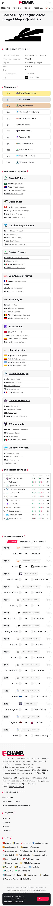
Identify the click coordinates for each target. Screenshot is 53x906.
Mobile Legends (11, 847)
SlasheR (15, 244)
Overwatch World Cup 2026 (31, 587)
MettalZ (18, 365)
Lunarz (12, 386)
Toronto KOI (16, 326)
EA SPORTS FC (24, 871)
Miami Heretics (17, 350)
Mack (13, 460)
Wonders (39, 722)
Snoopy (16, 264)
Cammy (16, 258)
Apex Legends (11, 851)
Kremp (12, 436)
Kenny (13, 291)
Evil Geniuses (40, 566)
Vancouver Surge (18, 373)
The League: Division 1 (31, 717)
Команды (38, 8)
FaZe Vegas (15, 299)
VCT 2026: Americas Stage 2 (31, 548)
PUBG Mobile (24, 855)
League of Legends (31, 847)
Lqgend (15, 392)
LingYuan (13, 722)
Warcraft (8, 867)
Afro (11, 453)
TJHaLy (12, 389)
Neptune (15, 416)
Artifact (45, 875)
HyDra (17, 281)
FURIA (15, 566)
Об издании (7, 797)
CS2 (17, 843)
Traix (17, 362)
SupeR (17, 355)
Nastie (14, 268)
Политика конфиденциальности (16, 805)
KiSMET (13, 193)
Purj (10, 261)
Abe (13, 382)
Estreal (16, 429)
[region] (26, 642)
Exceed (14, 231)
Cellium (15, 190)
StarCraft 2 (9, 855)
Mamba (17, 439)
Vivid (10, 463)
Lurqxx (12, 237)
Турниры (16, 8)
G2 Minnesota (17, 424)
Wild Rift (9, 871)
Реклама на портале (11, 801)
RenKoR (17, 359)
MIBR (15, 553)
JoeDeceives (16, 335)
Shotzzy (16, 210)
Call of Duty (27, 879)
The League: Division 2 (30, 691)
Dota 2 (8, 843)
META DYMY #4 (31, 574)
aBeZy (13, 288)
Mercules (14, 217)
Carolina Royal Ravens (21, 225)
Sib (10, 413)
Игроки (27, 8)
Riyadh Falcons (17, 178)
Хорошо (42, 899)
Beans (13, 456)
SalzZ (15, 735)
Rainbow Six (27, 851)
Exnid (15, 183)
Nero (10, 234)
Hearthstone (32, 875)
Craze (11, 241)
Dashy (17, 207)
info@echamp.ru (16, 787)
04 (12, 311)
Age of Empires (41, 855)
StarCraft (35, 867)
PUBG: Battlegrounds (31, 863)
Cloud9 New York (19, 447)
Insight (14, 342)
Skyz (12, 433)
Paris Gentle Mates (19, 400)
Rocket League (41, 843)
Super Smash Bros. (13, 859)
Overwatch (41, 851)
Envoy (12, 409)
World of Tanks (11, 879)
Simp (10, 305)
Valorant (27, 843)
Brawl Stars (22, 867)
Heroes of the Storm (13, 875)
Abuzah (19, 315)
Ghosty (12, 406)
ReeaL (17, 338)
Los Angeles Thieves (20, 276)
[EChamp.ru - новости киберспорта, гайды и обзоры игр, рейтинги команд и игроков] (26, 2)
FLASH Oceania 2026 (31, 613)
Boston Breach (17, 252)
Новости (5, 8)
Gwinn (12, 379)
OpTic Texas (15, 201)
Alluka (18, 318)
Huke (13, 214)
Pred (16, 187)
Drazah (14, 308)
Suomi (15, 696)
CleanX (16, 332)
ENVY (37, 553)
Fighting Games (32, 859)
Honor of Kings (11, 863)
